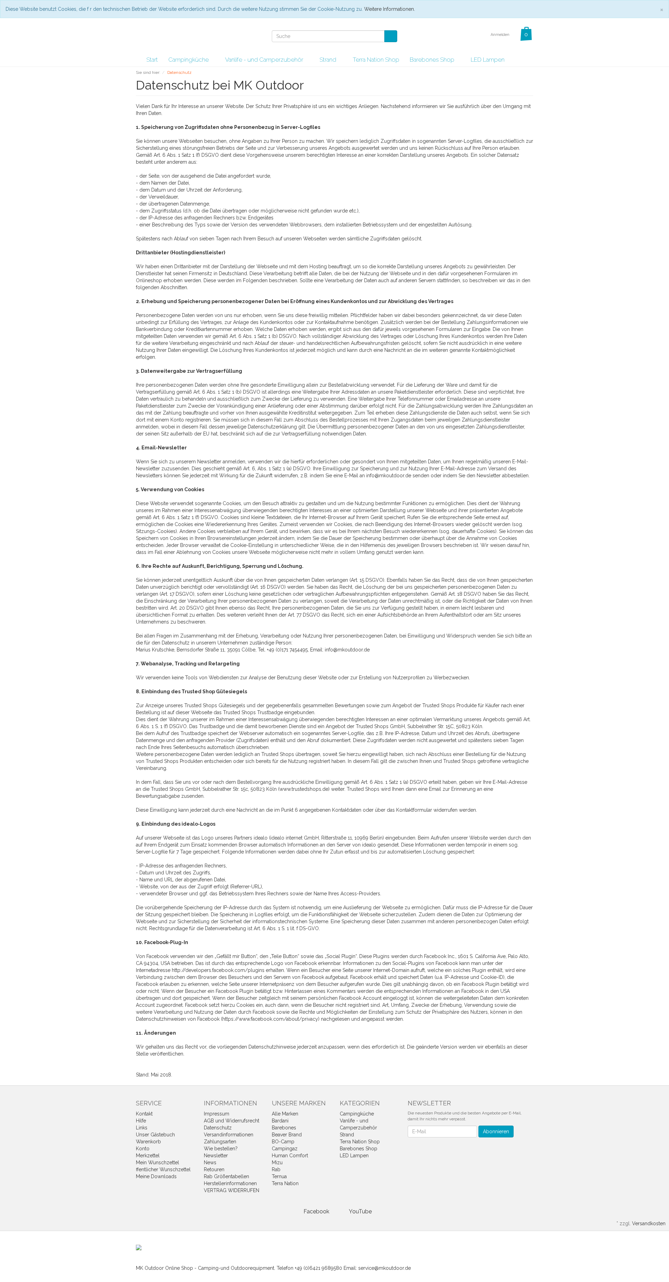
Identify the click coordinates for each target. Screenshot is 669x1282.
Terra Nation (285, 1183)
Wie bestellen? (221, 1148)
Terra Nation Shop (376, 59)
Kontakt (144, 1114)
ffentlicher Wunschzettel (163, 1169)
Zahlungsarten (220, 1141)
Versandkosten (649, 1223)
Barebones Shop (433, 59)
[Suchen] (390, 36)
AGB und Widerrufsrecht (231, 1120)
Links (141, 1127)
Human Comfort (290, 1155)
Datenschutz (218, 1127)
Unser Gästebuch (155, 1134)
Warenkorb (148, 1141)
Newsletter (216, 1155)
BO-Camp (283, 1141)
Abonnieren (496, 1131)
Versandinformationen (228, 1134)
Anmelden (500, 34)
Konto (142, 1148)
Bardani (280, 1120)
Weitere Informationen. (389, 9)
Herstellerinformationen (230, 1183)
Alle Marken (285, 1114)
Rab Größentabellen (226, 1176)
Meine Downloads (156, 1176)
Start (152, 59)
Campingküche (189, 59)
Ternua (279, 1176)
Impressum (216, 1114)
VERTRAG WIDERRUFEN (231, 1190)
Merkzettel (148, 1155)
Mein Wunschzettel (157, 1162)
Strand (329, 59)
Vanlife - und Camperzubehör (265, 59)
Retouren (214, 1169)
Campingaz (285, 1148)
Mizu (277, 1162)
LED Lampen (488, 59)
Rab (276, 1169)
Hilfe (141, 1120)
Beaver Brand (287, 1134)
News (210, 1162)
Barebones (284, 1127)
